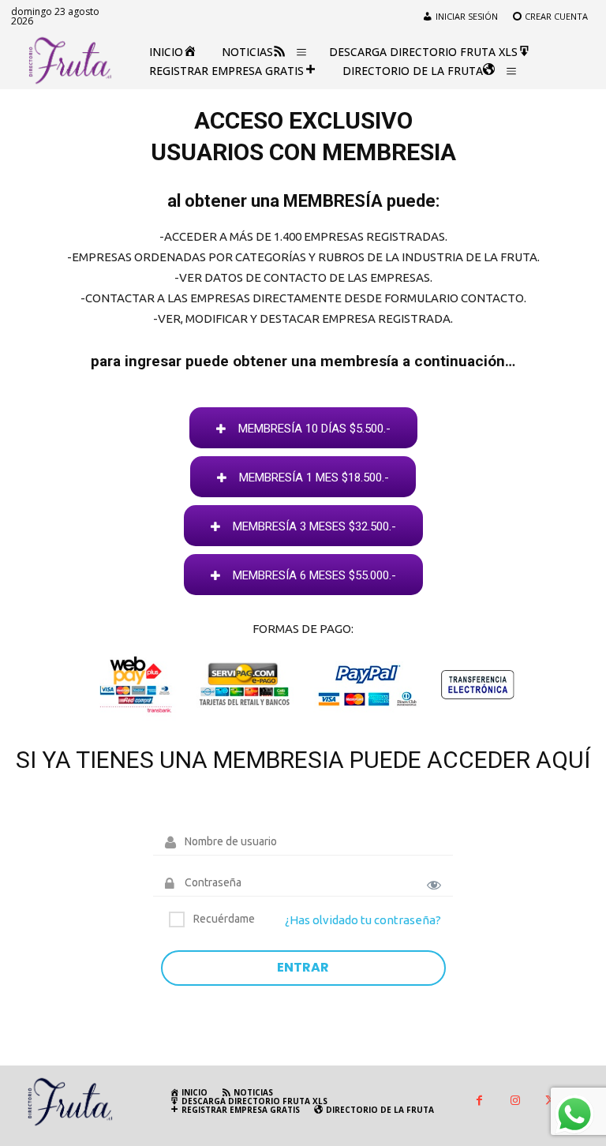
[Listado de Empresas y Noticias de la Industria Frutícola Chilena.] (70, 60)
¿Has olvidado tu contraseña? (363, 920)
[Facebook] (479, 1101)
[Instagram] (515, 1101)
